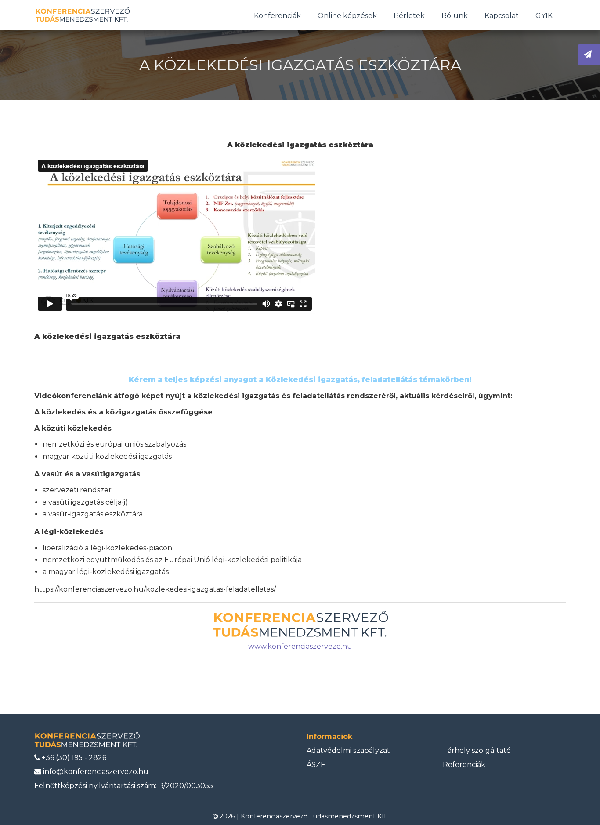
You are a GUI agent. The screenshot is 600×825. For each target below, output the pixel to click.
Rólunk (454, 15)
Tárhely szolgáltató (477, 750)
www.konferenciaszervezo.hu (300, 646)
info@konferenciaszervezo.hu (94, 771)
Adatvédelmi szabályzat (348, 750)
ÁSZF (316, 764)
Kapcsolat (501, 15)
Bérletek (409, 15)
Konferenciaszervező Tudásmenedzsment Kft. (314, 816)
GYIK (544, 15)
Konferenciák (277, 15)
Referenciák (464, 764)
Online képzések (347, 15)
